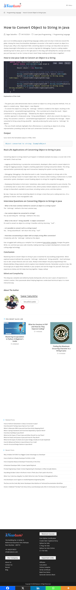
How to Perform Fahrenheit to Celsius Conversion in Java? (21, 424)
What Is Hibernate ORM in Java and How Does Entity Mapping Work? (24, 428)
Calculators (43, 565)
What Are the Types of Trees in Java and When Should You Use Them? (24, 435)
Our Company (12, 558)
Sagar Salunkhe (11, 34)
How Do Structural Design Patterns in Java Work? (18, 444)
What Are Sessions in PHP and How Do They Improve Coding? (38, 326)
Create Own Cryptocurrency (48, 541)
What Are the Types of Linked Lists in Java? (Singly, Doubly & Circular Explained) (27, 440)
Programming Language (62, 34)
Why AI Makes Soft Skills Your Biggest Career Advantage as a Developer (24, 454)
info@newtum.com (11, 552)
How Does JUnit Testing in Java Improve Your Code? (19, 426)
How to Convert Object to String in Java (34, 13)
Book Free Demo (44, 572)
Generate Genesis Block (47, 575)
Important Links (48, 558)
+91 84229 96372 (10, 549)
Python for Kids (44, 543)
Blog (6, 570)
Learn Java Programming (42, 34)
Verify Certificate (44, 570)
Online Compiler (44, 567)
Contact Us (8, 565)
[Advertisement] (38, 369)
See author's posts (30, 301)
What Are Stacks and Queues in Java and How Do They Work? (22, 437)
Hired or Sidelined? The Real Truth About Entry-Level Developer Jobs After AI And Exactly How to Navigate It (35, 487)
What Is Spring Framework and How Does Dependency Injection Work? (24, 430)
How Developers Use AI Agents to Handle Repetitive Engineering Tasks (24, 480)
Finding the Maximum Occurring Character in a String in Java (61, 348)
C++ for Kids (43, 551)
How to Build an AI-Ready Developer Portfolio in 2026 (19, 458)
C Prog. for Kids (44, 546)
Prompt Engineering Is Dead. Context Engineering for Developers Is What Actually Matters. (30, 469)
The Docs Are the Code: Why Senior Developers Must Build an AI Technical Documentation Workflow (33, 483)
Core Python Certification (47, 538)
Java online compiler (50, 242)
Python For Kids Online (47, 548)
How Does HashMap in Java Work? (14, 433)
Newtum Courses (48, 534)
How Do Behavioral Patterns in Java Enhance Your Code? (20, 442)
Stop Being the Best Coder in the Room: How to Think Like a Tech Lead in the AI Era (28, 472)
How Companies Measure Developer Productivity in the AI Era (22, 462)
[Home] (4, 13)
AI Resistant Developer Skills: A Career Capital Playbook (20, 465)
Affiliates (42, 562)
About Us (8, 562)
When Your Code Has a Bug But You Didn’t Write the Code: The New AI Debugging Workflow (30, 476)
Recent (7, 567)
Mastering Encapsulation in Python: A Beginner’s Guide (14, 339)
